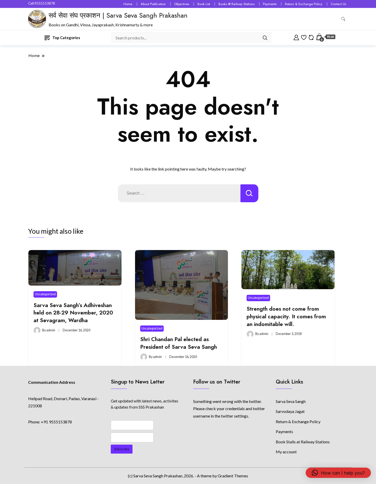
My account (286, 451)
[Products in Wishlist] (303, 37)
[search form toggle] (343, 19)
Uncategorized (45, 294)
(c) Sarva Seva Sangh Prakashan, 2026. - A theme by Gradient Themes (188, 475)
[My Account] (296, 37)
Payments (270, 4)
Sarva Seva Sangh (291, 401)
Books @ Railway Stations (236, 4)
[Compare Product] (311, 37)
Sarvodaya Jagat (290, 411)
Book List (203, 4)
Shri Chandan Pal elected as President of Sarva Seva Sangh (178, 343)
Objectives (181, 4)
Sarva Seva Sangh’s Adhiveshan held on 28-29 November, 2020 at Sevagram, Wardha (73, 312)
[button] (338, 473)
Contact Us (338, 4)
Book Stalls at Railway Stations (303, 441)
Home (128, 4)
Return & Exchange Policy (303, 4)
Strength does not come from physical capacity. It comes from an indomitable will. (286, 316)
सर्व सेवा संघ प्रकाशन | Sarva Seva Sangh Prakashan (118, 15)
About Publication (153, 4)
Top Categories (66, 37)
